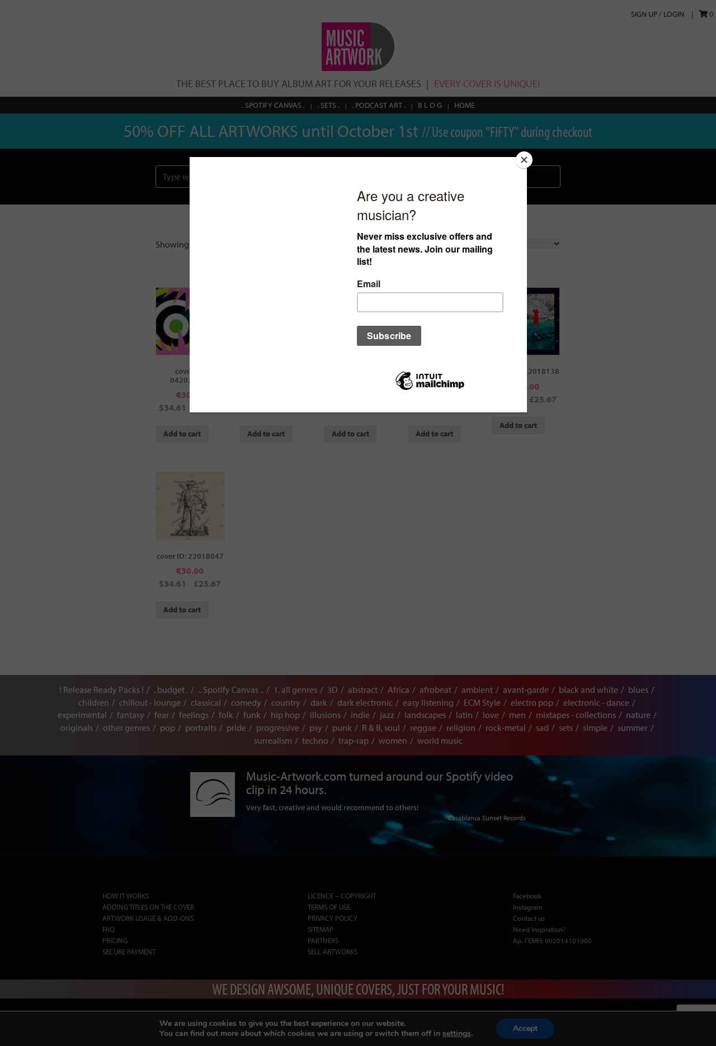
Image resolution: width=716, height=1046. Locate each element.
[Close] (524, 159)
